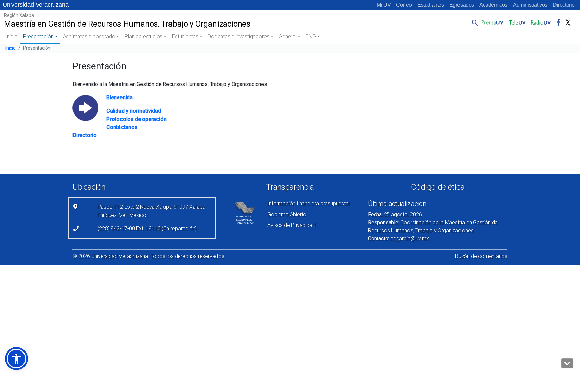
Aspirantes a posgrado (89, 36)
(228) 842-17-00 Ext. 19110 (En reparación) (147, 228)
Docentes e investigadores (238, 36)
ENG (311, 36)
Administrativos (530, 5)
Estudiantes (430, 5)
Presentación (38, 36)
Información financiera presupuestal (308, 203)
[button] (473, 22)
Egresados (461, 5)
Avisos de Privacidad (291, 225)
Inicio (11, 36)
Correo (404, 5)
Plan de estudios (143, 36)
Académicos (493, 5)
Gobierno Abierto (286, 214)
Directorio (564, 5)
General (287, 36)
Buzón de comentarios (481, 256)
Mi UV (384, 5)
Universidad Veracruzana (35, 4)
